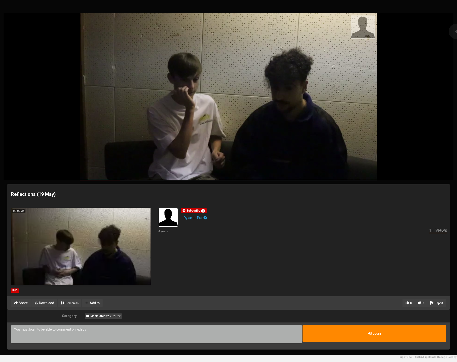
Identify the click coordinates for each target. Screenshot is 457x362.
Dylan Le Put (193, 218)
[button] (194, 210)
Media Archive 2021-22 (105, 316)
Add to (94, 303)
